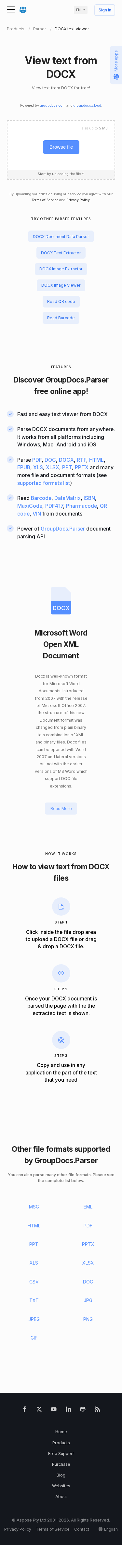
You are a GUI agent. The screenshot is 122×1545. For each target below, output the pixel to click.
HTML (96, 460)
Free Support (61, 1453)
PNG (88, 1319)
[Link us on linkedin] (68, 1410)
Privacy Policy (78, 200)
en (78, 10)
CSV (34, 1281)
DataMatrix (67, 498)
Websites (61, 1485)
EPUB (23, 467)
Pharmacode (81, 506)
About (61, 1496)
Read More (61, 808)
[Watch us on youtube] (54, 1410)
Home (61, 1431)
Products (61, 1442)
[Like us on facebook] (24, 1410)
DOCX (66, 460)
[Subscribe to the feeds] (97, 1410)
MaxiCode (29, 506)
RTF (81, 460)
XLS (38, 467)
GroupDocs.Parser (77, 379)
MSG (34, 1206)
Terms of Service (45, 200)
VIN (37, 514)
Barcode (41, 498)
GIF (34, 1338)
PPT (67, 467)
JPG (88, 1300)
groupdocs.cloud (87, 105)
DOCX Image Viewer (61, 285)
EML (88, 1206)
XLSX (52, 467)
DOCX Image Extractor (61, 268)
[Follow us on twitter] (39, 1410)
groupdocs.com (52, 105)
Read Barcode (61, 317)
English (111, 1529)
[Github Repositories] (83, 1410)
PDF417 (54, 506)
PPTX (81, 467)
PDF (37, 460)
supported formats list (43, 483)
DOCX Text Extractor (61, 252)
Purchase (61, 1464)
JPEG (34, 1319)
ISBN (89, 498)
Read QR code (61, 301)
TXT (34, 1300)
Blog (61, 1475)
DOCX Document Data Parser (61, 236)
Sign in (105, 10)
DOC (50, 460)
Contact (81, 1529)
